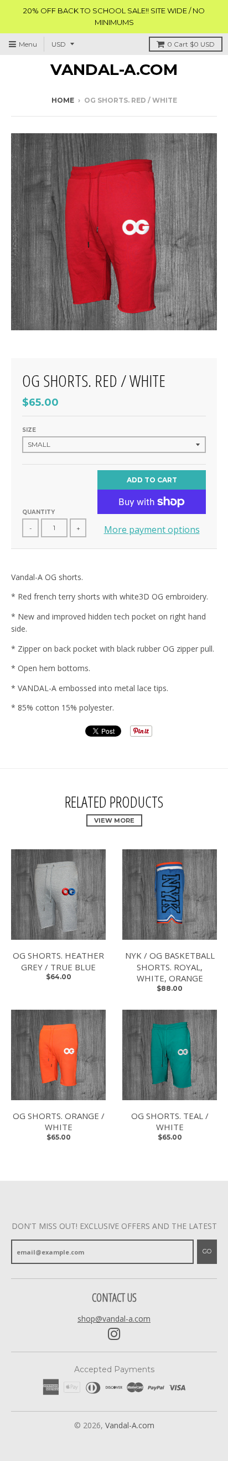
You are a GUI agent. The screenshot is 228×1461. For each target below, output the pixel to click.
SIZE (29, 430)
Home (62, 100)
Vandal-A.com (114, 69)
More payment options (152, 529)
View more (114, 820)
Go (207, 1251)
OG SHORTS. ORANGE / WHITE (59, 1121)
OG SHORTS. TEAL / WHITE (170, 1121)
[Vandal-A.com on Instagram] (114, 1334)
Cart (191, 44)
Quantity (38, 512)
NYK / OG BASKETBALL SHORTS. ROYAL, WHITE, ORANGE (170, 967)
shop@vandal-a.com (114, 1318)
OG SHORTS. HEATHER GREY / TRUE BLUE (58, 961)
